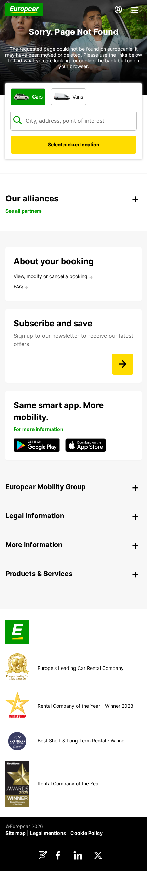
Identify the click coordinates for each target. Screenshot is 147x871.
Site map (15, 833)
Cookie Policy (86, 833)
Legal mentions (48, 833)
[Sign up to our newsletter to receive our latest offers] (122, 364)
